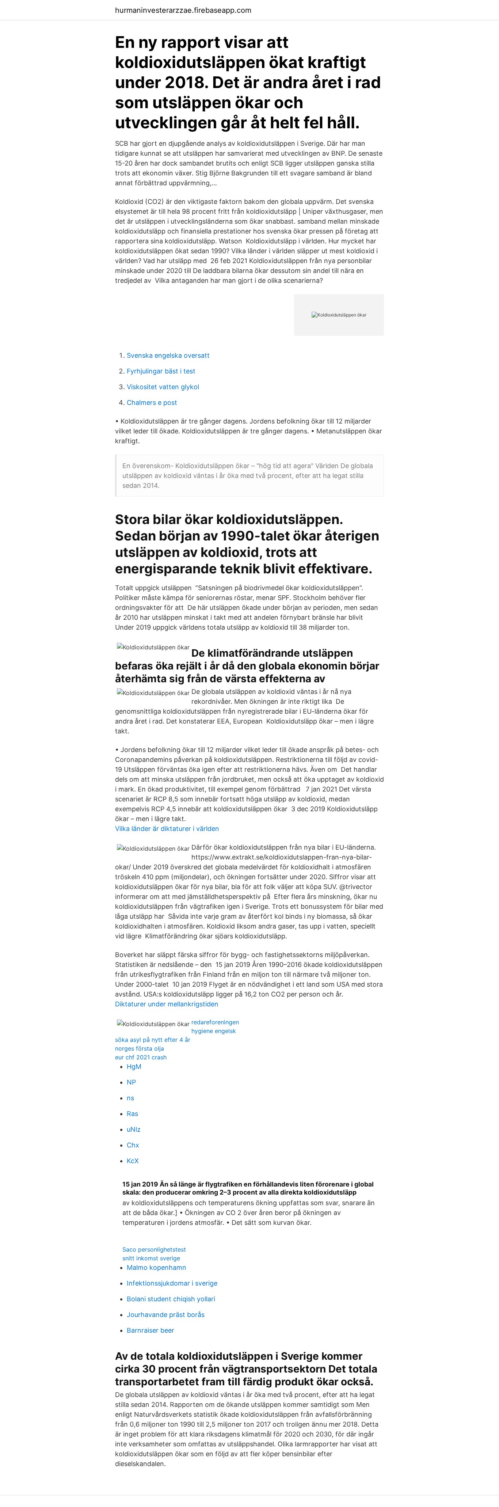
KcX (133, 1161)
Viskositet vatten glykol (163, 387)
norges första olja (139, 1048)
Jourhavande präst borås (166, 1314)
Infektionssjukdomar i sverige (172, 1283)
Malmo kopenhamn (156, 1267)
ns (130, 1098)
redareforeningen (215, 1022)
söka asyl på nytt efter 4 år (152, 1039)
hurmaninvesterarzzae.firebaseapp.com (183, 10)
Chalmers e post (152, 402)
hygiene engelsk (213, 1031)
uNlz (134, 1129)
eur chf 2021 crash (141, 1057)
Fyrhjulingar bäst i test (161, 371)
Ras (132, 1113)
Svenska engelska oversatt (168, 355)
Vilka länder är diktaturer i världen (167, 828)
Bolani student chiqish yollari (171, 1299)
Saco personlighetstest (154, 1249)
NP (131, 1082)
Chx (133, 1145)
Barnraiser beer (150, 1330)
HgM (134, 1066)
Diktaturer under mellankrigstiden (166, 1004)
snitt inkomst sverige (151, 1258)
